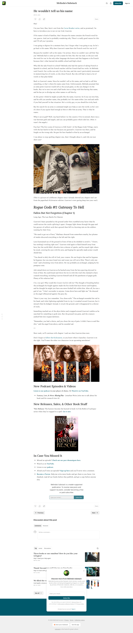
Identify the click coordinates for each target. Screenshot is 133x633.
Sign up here (65, 470)
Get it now (67, 411)
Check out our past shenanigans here (66, 460)
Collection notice (80, 620)
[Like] (35, 19)
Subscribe (118, 3)
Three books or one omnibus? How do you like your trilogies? (56, 554)
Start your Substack (62, 624)
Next (93, 513)
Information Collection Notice (66, 604)
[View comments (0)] (40, 19)
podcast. (50, 467)
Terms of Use (75, 602)
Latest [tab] (40, 548)
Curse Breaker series (72, 28)
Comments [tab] (38, 526)
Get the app (75, 624)
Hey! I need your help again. (42, 558)
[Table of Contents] (2, 316)
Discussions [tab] (47, 548)
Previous (40, 513)
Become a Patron (43, 474)
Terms (71, 620)
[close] (83, 570)
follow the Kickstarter (53, 337)
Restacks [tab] (45, 526)
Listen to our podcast (42, 391)
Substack (57, 629)
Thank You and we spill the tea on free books (53, 568)
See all (37, 593)
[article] (66, 558)
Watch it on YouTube (80, 391)
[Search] (107, 3)
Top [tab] (36, 548)
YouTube (50, 463)
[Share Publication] (111, 3)
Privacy (66, 620)
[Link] (31, 207)
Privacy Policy (80, 604)
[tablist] (41, 526)
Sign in (127, 3)
